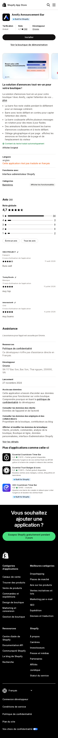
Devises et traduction (41, 616)
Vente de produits (12, 588)
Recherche (8, 662)
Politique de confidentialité (17, 348)
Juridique (35, 670)
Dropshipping (37, 573)
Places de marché (39, 579)
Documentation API (12, 645)
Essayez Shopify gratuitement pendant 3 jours (29, 536)
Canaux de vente (11, 577)
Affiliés (33, 664)
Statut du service (39, 675)
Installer (29, 37)
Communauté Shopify (14, 650)
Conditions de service (14, 706)
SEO (32, 605)
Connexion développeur (15, 699)
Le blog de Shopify (12, 656)
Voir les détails (10, 441)
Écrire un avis (11, 241)
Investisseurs (37, 647)
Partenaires (36, 658)
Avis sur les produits (41, 585)
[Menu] (54, 4)
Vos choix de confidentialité (17, 729)
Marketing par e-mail (41, 599)
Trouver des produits (13, 582)
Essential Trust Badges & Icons (26, 467)
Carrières (35, 642)
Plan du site (8, 721)
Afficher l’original (10, 147)
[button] (29, 458)
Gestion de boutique (13, 616)
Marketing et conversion (9, 609)
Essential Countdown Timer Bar (26, 454)
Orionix (35, 29)
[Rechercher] (48, 4)
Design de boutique (13, 602)
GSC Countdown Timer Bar (24, 485)
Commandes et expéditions (10, 595)
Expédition (35, 610)
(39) (25, 29)
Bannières (7, 185)
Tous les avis (30, 241)
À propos (35, 636)
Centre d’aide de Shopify (11, 638)
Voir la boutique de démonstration (29, 44)
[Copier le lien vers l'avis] (17, 252)
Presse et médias (39, 653)
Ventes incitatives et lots (41, 592)
